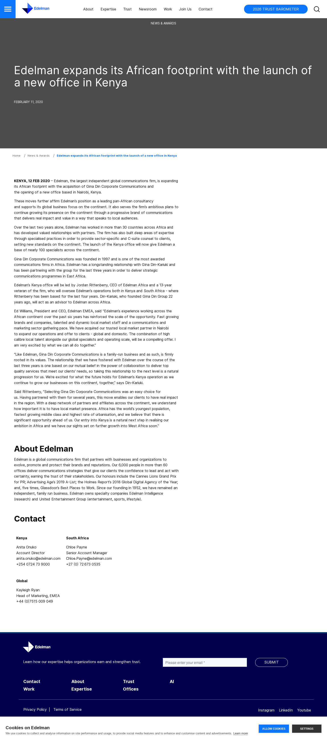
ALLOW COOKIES (273, 728)
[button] (8, 9)
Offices (131, 689)
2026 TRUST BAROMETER (276, 9)
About (88, 9)
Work (168, 9)
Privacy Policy (35, 709)
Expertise (108, 9)
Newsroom (148, 9)
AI (172, 681)
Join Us (185, 9)
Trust (127, 9)
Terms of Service (67, 709)
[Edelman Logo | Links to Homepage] (29, 10)
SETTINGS (307, 728)
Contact (205, 9)
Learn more (240, 733)
